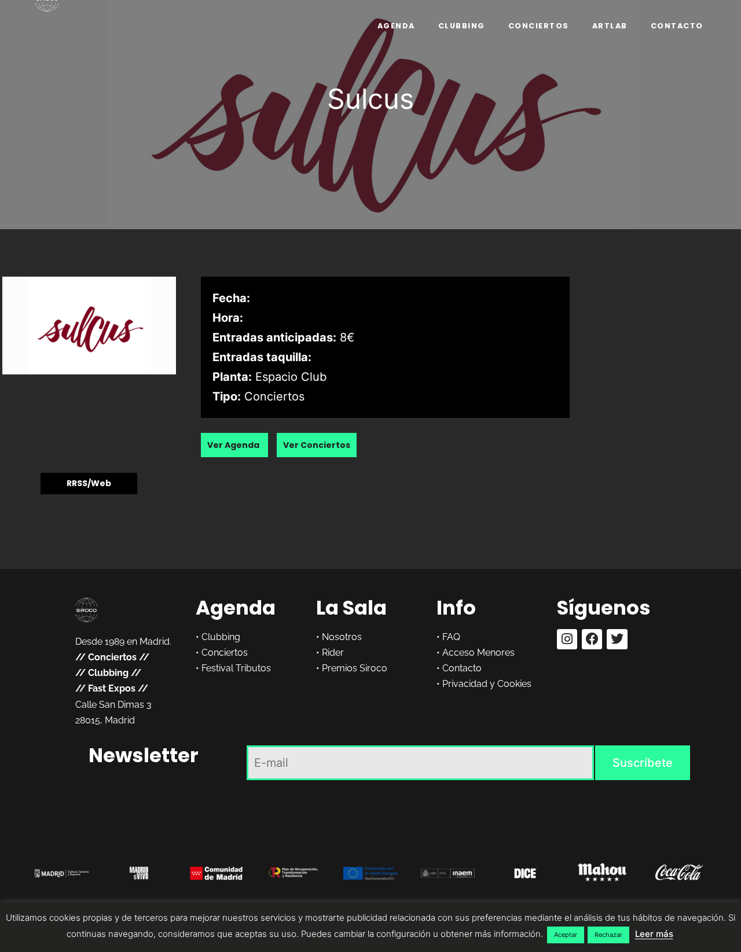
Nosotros (342, 636)
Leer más (654, 933)
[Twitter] (617, 639)
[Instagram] (567, 639)
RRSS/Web (89, 484)
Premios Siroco (354, 668)
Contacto (677, 26)
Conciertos (538, 26)
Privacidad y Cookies (486, 683)
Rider (333, 652)
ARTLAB (610, 26)
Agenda (396, 26)
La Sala (351, 608)
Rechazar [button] (608, 935)
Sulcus (370, 99)
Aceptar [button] (565, 935)
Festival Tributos (236, 668)
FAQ (451, 636)
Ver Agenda (234, 445)
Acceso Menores (478, 652)
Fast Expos (111, 688)
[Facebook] (592, 639)
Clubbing (461, 26)
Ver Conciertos (316, 445)
